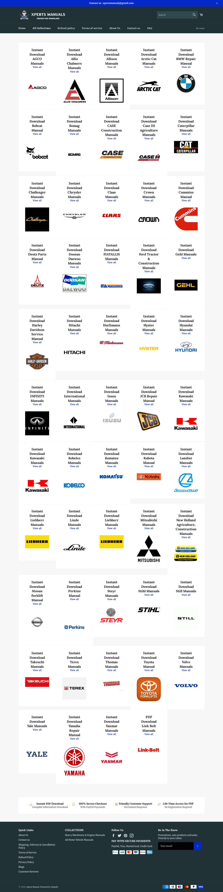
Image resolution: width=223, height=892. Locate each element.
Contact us (133, 28)
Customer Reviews (28, 871)
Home (22, 28)
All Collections (42, 28)
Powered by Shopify (49, 887)
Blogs (21, 866)
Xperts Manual (32, 887)
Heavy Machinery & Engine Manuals (85, 835)
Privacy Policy (26, 862)
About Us (114, 28)
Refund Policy (25, 857)
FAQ (149, 28)
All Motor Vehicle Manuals (79, 839)
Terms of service (92, 28)
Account (200, 28)
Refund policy (66, 28)
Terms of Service (27, 852)
